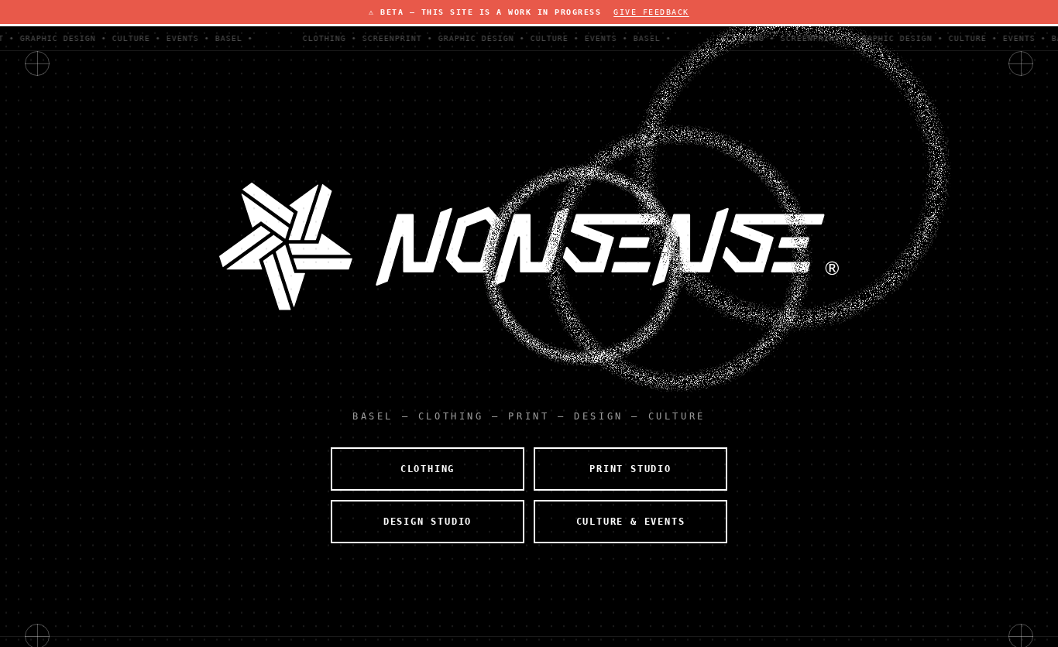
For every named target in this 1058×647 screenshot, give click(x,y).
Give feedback (651, 12)
